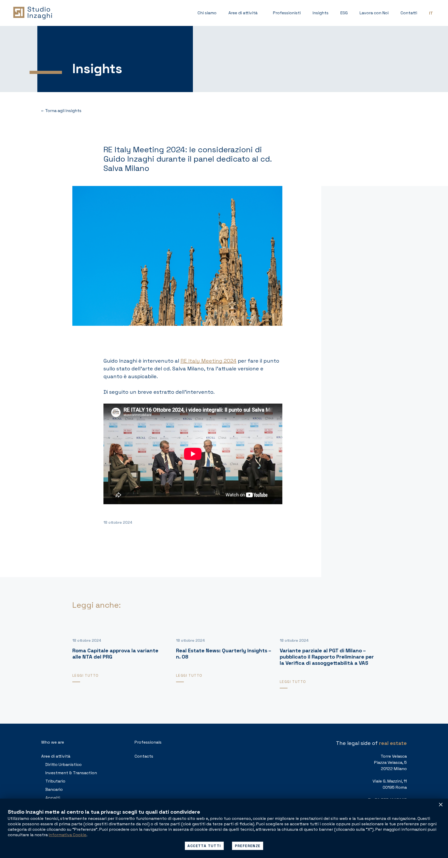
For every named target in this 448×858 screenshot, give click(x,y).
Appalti (52, 797)
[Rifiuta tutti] (440, 804)
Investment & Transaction (71, 773)
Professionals (148, 742)
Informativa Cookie (67, 835)
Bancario (54, 789)
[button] (244, 13)
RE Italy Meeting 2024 (208, 360)
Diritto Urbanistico (63, 764)
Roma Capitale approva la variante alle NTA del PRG (115, 653)
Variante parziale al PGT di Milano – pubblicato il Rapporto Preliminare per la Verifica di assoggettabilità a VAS (327, 656)
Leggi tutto (85, 675)
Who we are (52, 742)
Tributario (55, 781)
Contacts (144, 756)
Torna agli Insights (62, 110)
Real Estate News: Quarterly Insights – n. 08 (223, 653)
